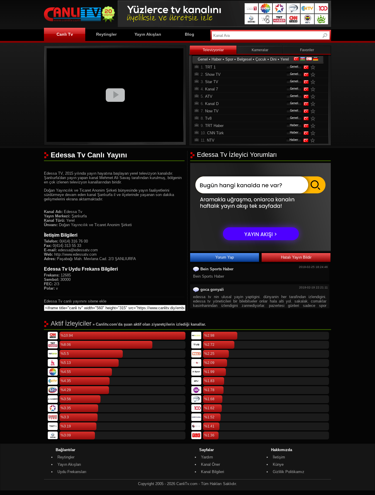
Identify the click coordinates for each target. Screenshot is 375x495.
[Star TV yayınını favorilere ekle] (314, 81)
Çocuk (260, 59)
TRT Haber (214, 125)
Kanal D (212, 104)
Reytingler (106, 34)
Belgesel (244, 59)
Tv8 (208, 118)
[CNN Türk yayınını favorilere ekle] (314, 133)
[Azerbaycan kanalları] (302, 59)
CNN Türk (215, 133)
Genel (203, 59)
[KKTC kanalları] (309, 59)
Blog (189, 34)
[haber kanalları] (291, 125)
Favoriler (307, 50)
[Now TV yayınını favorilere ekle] (314, 111)
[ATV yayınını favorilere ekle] (314, 96)
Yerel (284, 59)
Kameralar (260, 50)
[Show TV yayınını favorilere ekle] (314, 74)
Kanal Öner (210, 464)
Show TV (213, 74)
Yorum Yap (224, 257)
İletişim (279, 457)
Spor (229, 59)
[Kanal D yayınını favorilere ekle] (314, 103)
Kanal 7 (211, 89)
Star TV (211, 82)
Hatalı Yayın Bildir (296, 257)
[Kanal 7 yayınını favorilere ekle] (314, 89)
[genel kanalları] (291, 67)
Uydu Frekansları (71, 472)
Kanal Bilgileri (212, 472)
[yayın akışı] (260, 249)
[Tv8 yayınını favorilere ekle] (314, 118)
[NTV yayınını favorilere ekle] (313, 140)
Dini (273, 59)
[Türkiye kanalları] (296, 59)
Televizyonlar (213, 50)
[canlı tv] (79, 23)
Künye (278, 464)
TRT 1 (210, 67)
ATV (208, 96)
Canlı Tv (65, 34)
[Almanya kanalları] (315, 59)
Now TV (212, 111)
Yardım (207, 457)
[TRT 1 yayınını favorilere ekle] (314, 67)
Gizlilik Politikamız (288, 472)
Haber (216, 59)
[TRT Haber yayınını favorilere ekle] (314, 125)
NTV (210, 140)
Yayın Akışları (147, 34)
